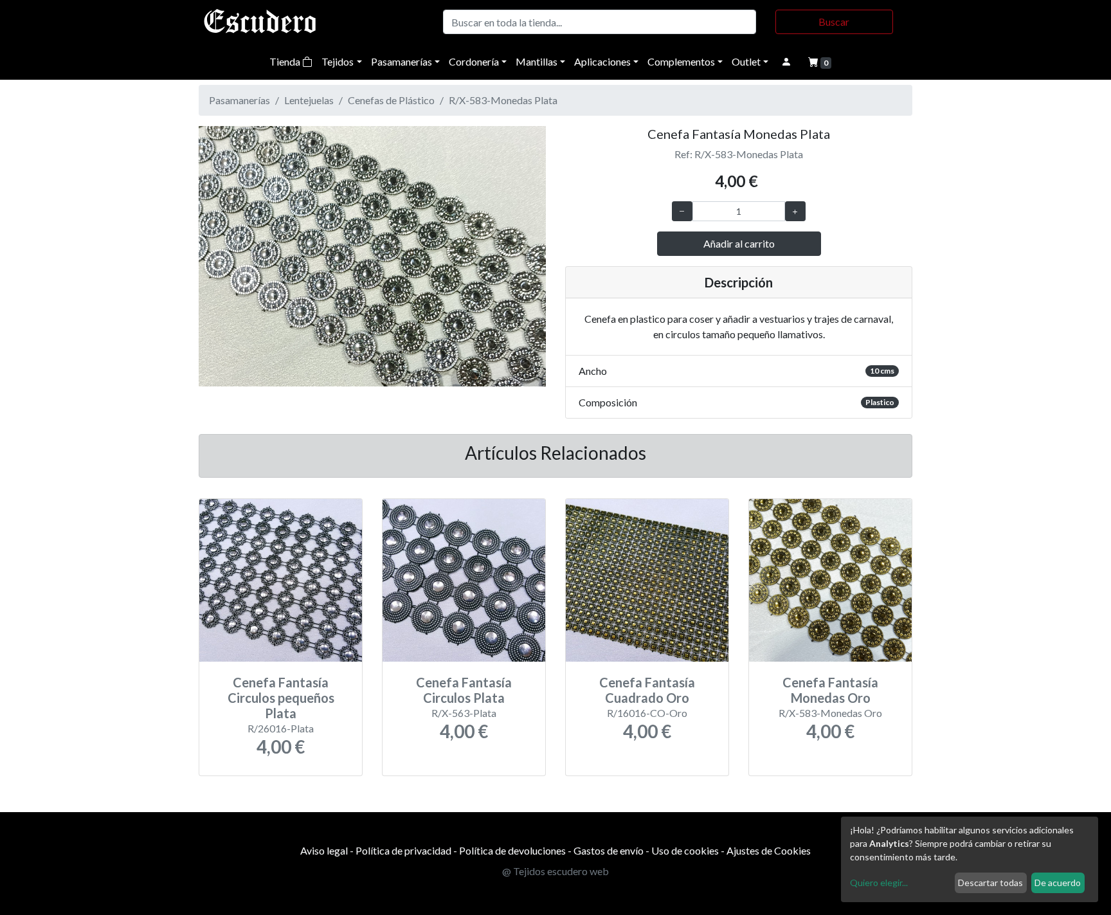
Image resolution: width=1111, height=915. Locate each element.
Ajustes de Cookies (769, 850)
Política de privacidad (403, 850)
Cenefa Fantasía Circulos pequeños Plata (281, 698)
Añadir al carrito (739, 243)
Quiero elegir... (879, 882)
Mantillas (536, 61)
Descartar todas (990, 882)
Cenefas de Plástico (391, 100)
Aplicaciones (602, 61)
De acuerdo (1057, 882)
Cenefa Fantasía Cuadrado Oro (647, 690)
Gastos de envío (609, 850)
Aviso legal (324, 850)
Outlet (746, 61)
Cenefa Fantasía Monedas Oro (830, 690)
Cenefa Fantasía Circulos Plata (464, 690)
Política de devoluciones (512, 850)
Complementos (681, 61)
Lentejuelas (309, 100)
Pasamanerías (401, 61)
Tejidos (337, 61)
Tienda (285, 61)
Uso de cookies (685, 850)
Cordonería (474, 61)
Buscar (833, 21)
